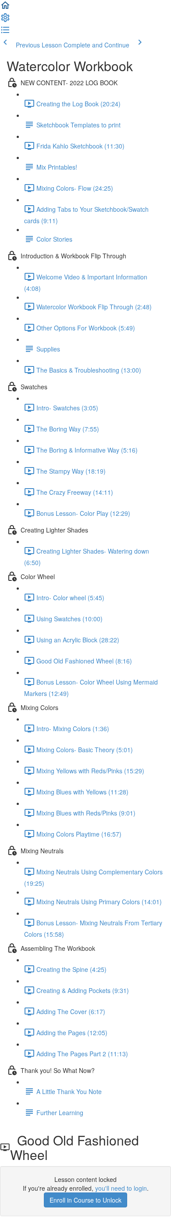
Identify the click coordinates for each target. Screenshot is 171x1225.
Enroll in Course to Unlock (85, 1200)
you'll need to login (121, 1188)
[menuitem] (5, 20)
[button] (5, 8)
